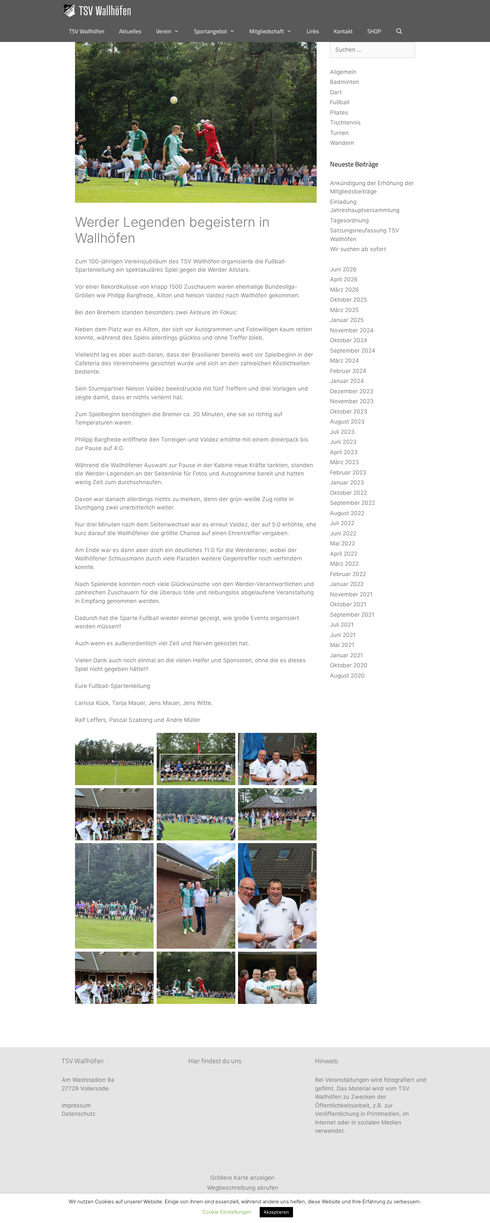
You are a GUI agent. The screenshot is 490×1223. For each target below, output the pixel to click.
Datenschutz (78, 1113)
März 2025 (344, 310)
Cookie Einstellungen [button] (226, 1212)
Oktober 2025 (348, 299)
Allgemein (343, 72)
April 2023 (344, 452)
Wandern (342, 143)
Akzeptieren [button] (276, 1212)
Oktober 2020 (348, 665)
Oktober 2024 (348, 340)
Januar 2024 (347, 381)
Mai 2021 (342, 645)
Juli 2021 (342, 624)
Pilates (339, 112)
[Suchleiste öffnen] (399, 31)
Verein (163, 31)
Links (313, 31)
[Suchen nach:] (372, 49)
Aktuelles (130, 31)
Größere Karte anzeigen (242, 1177)
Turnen (339, 133)
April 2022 (343, 553)
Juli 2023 (342, 432)
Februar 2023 (348, 472)
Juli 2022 (342, 523)
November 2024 (352, 330)
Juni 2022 (343, 533)
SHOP (374, 31)
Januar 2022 (347, 584)
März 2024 (344, 360)
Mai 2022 (342, 543)
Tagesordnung (349, 220)
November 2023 (352, 401)
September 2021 (352, 614)
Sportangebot (210, 31)
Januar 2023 (347, 482)
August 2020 (347, 675)
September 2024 (352, 350)
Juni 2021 (343, 635)
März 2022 (344, 563)
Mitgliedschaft (266, 31)
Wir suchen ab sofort (358, 249)
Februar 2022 (348, 574)
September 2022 (352, 502)
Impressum (76, 1105)
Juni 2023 (343, 442)
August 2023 (347, 421)
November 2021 (351, 594)
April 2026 (344, 279)
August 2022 (347, 513)
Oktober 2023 (348, 411)
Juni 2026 (343, 269)
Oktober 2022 (348, 492)
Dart (336, 92)
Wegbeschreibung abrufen (242, 1187)
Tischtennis (345, 122)
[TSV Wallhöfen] (99, 10)
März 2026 (344, 289)
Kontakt (343, 31)
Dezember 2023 (351, 391)
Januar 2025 (347, 320)
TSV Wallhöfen (86, 31)
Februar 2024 (348, 371)
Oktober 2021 (348, 604)
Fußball (339, 102)
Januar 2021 (346, 655)
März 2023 (344, 462)
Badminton (344, 82)
